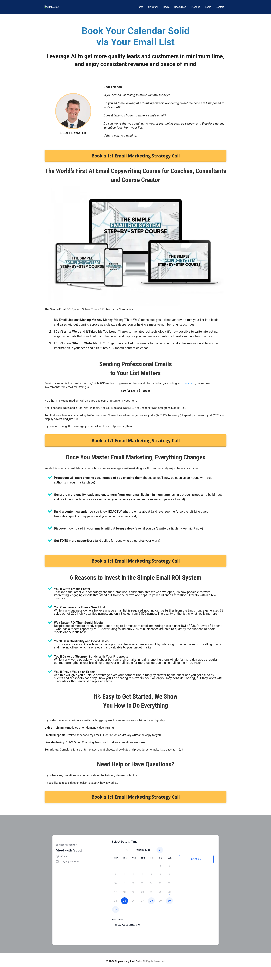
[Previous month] (127, 850)
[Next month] (160, 850)
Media (166, 6)
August (140, 849)
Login (208, 6)
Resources (180, 6)
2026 (147, 849)
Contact (220, 6)
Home (140, 6)
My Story (153, 6)
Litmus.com (188, 383)
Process (195, 6)
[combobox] (140, 925)
